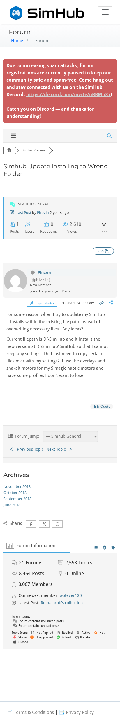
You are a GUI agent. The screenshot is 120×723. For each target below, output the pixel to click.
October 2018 (15, 493)
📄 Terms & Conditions (30, 712)
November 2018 (17, 486)
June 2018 (11, 505)
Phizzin (43, 212)
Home (17, 40)
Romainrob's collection (62, 602)
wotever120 (71, 595)
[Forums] (9, 150)
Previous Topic (29, 449)
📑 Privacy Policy (76, 712)
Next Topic (57, 449)
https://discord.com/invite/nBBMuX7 (68, 94)
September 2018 (17, 499)
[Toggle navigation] (105, 11)
